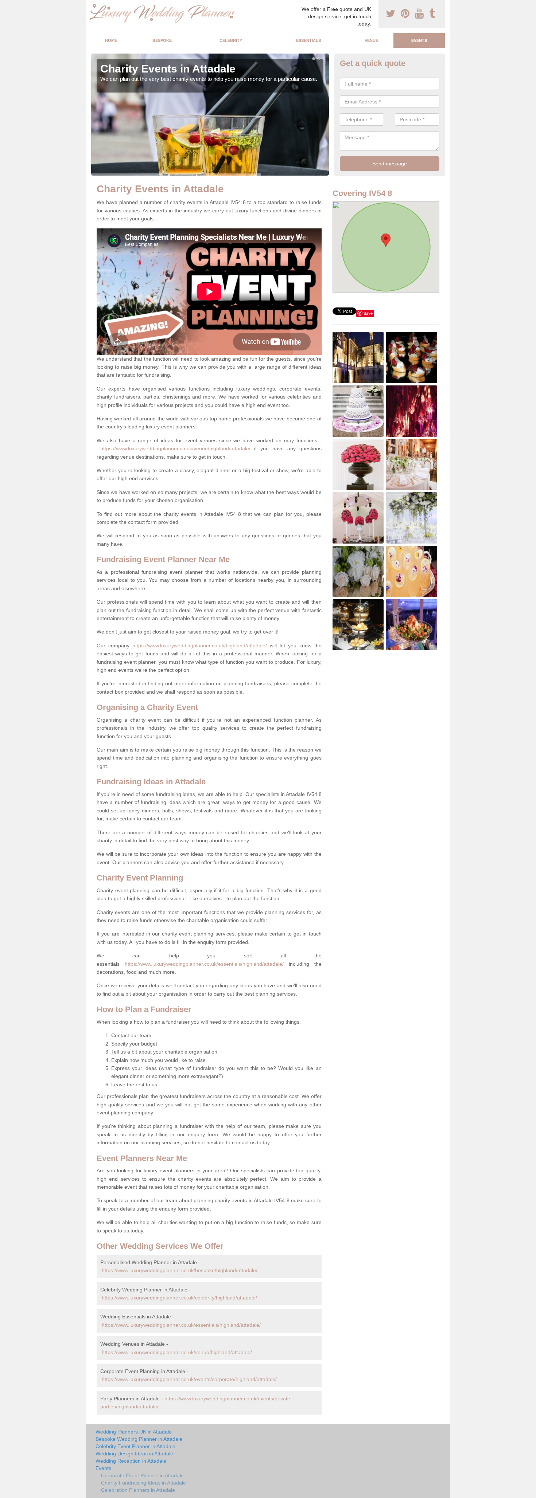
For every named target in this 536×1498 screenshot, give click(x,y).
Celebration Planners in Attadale (138, 1490)
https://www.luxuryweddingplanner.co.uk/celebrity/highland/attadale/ (179, 1298)
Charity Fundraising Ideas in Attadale (143, 1483)
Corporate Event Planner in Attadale (142, 1475)
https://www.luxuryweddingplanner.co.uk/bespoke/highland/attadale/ (179, 1270)
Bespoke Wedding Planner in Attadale (139, 1439)
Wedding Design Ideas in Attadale (134, 1453)
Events (419, 40)
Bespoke (162, 40)
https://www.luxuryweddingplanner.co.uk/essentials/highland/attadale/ (204, 964)
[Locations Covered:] (94, 6)
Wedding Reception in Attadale (131, 1461)
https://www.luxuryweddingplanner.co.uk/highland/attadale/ (199, 645)
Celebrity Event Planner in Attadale (135, 1446)
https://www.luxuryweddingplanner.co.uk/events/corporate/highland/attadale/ (189, 1379)
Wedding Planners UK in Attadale (134, 1432)
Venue (371, 40)
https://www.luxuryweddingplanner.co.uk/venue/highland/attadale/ (175, 448)
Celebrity (231, 40)
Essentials (308, 40)
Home (111, 40)
